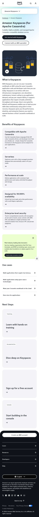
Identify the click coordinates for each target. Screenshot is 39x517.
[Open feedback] (37, 258)
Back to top (18, 501)
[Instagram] (12, 496)
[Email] (24, 496)
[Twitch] (15, 496)
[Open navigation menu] (3, 3)
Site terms (11, 505)
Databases (5, 18)
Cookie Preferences (7, 508)
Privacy (4, 505)
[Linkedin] (9, 496)
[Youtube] (18, 496)
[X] (3, 496)
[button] (12, 11)
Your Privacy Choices (22, 505)
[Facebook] (6, 496)
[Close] (33, 238)
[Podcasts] (21, 496)
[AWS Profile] (35, 3)
